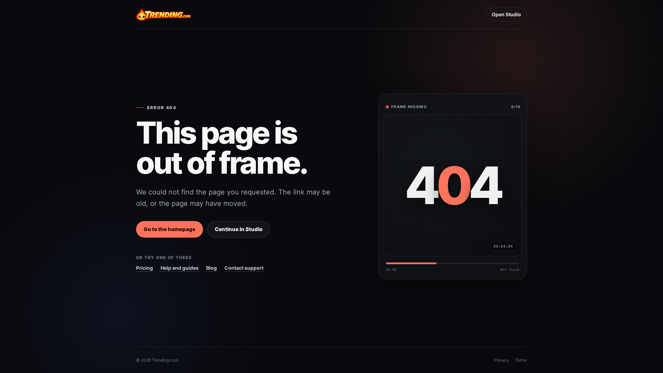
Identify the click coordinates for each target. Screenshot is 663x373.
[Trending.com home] (163, 14)
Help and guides (180, 268)
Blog (211, 268)
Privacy (501, 360)
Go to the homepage (169, 229)
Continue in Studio (238, 229)
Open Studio (506, 14)
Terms (521, 360)
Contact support (243, 268)
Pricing (144, 268)
